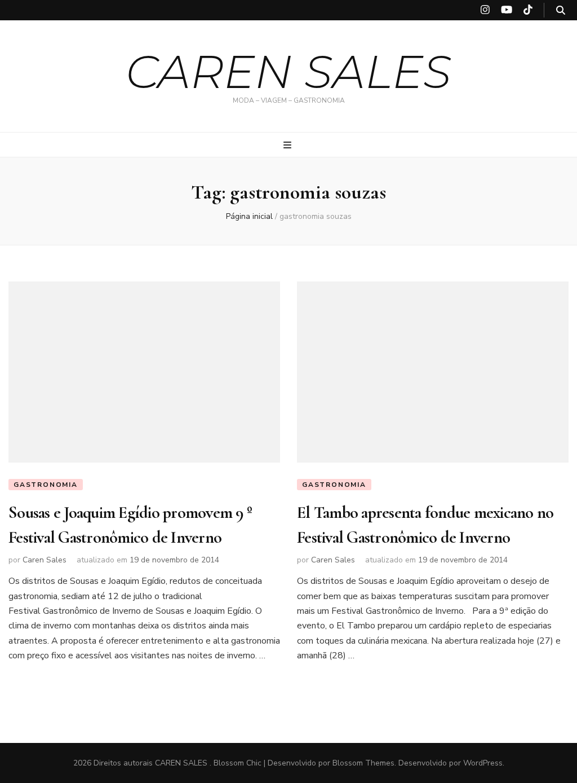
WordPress (483, 763)
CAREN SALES (288, 71)
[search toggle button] (560, 10)
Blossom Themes (363, 763)
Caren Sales (44, 560)
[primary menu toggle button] (288, 145)
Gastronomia (46, 484)
